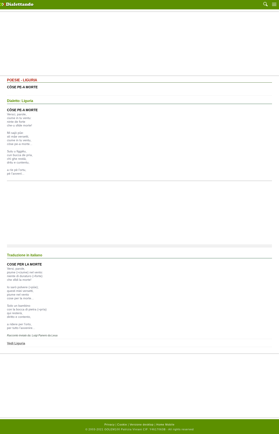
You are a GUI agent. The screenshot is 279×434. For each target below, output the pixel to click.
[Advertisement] (139, 43)
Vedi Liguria (16, 343)
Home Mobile (165, 424)
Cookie (122, 424)
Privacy (109, 424)
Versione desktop (142, 424)
